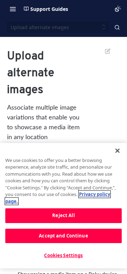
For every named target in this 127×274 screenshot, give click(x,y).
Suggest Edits (104, 51)
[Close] (117, 150)
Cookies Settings (63, 255)
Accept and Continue (63, 236)
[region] (63, 205)
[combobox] (117, 27)
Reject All (63, 215)
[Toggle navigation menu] (12, 8)
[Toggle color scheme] (117, 8)
